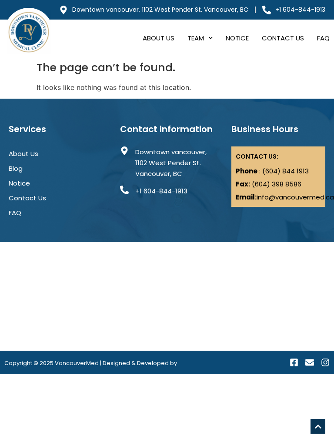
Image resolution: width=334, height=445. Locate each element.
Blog (16, 168)
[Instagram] (325, 362)
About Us (158, 38)
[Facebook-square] (294, 362)
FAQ (323, 38)
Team (195, 38)
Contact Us (283, 38)
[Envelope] (309, 362)
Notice (237, 38)
